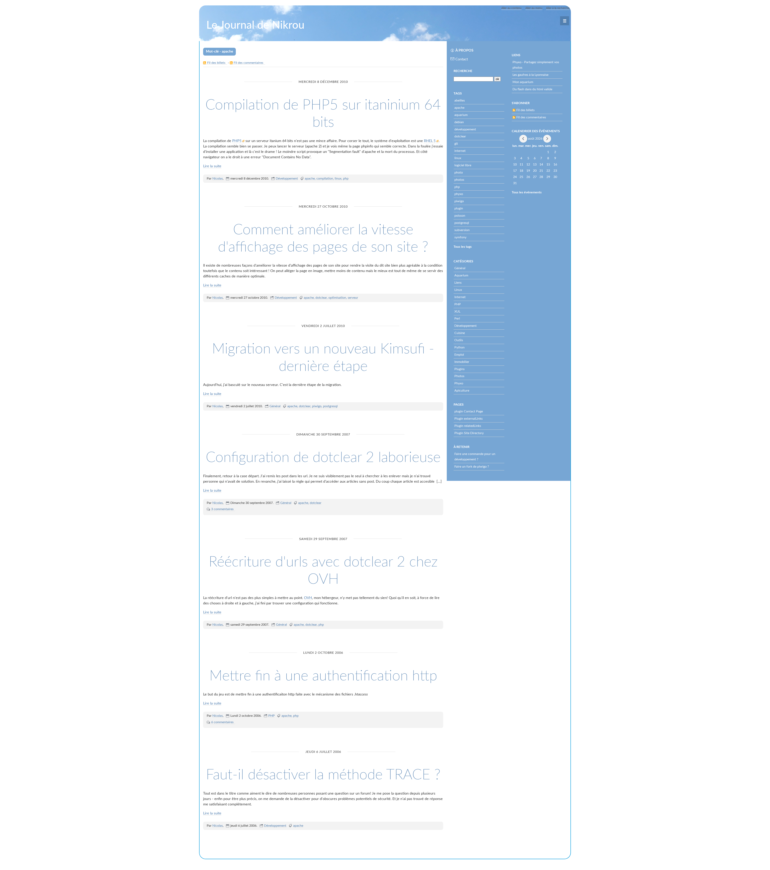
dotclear (321, 297)
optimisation (337, 297)
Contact (461, 59)
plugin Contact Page (468, 411)
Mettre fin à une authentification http (323, 676)
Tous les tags (463, 246)
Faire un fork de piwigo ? (471, 466)
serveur (353, 297)
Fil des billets (216, 62)
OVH (308, 598)
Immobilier (461, 361)
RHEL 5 (430, 141)
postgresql (330, 406)
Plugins (459, 369)
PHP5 (237, 141)
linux (338, 178)
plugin (458, 208)
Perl (457, 318)
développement (465, 129)
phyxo (458, 194)
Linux (458, 289)
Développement (287, 178)
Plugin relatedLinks (467, 425)
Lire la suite (212, 166)
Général (275, 406)
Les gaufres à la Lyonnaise (530, 74)
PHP (271, 715)
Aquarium (461, 275)
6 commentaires (222, 722)
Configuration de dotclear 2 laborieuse (323, 457)
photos (459, 179)
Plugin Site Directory (469, 433)
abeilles (459, 100)
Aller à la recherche (557, 8)
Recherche (463, 71)
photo (458, 172)
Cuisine (459, 333)
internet (460, 150)
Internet (460, 297)
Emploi (459, 354)
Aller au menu (533, 8)
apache (310, 178)
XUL (457, 311)
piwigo (316, 406)
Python (459, 347)
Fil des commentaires (248, 62)
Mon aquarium (523, 82)
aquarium (461, 115)
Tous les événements (527, 192)
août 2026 (535, 138)
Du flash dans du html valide (532, 89)
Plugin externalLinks (468, 418)
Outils (458, 340)
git (456, 143)
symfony (460, 237)
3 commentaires (222, 509)
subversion (462, 230)
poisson (459, 215)
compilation (324, 178)
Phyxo (458, 383)
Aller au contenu (511, 8)
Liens (458, 282)
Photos (459, 376)
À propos (464, 50)
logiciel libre (462, 165)
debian (459, 122)
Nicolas (217, 178)
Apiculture (461, 390)
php (346, 178)
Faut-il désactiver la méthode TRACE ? (323, 775)
